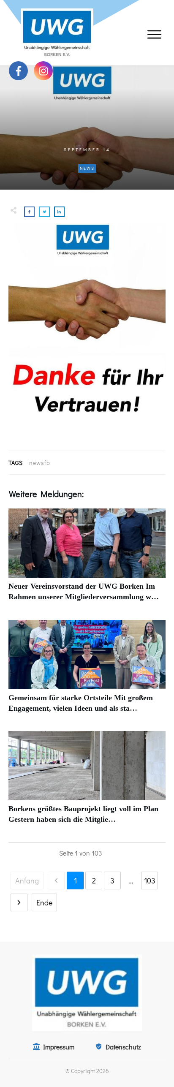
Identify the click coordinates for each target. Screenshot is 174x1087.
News (87, 168)
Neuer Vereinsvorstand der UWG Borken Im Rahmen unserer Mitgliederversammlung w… (87, 559)
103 (149, 880)
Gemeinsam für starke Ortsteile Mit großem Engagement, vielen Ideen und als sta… (87, 671)
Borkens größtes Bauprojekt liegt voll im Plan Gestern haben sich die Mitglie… (87, 782)
